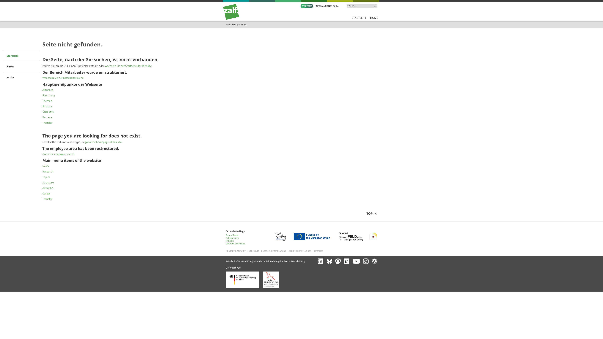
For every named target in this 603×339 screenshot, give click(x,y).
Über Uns (48, 111)
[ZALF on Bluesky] (329, 261)
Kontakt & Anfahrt (236, 251)
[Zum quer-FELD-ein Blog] (351, 240)
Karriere (47, 117)
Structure (48, 182)
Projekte (230, 240)
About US (48, 188)
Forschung (48, 95)
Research (47, 171)
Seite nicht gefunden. (236, 24)
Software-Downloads (235, 243)
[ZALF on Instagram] (366, 261)
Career (46, 193)
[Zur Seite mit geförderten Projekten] (313, 240)
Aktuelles (47, 90)
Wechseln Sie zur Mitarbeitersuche (63, 78)
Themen (47, 101)
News (45, 166)
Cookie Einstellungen (299, 251)
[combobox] (361, 5)
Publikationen (232, 238)
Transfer (47, 122)
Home (10, 66)
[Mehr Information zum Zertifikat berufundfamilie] (373, 240)
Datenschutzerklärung (273, 251)
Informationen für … (327, 6)
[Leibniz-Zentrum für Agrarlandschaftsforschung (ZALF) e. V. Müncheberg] (231, 19)
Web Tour (307, 6)
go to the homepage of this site (103, 142)
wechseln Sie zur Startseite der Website (128, 66)
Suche (10, 77)
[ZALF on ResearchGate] (346, 261)
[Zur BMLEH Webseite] (242, 287)
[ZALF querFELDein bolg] (374, 261)
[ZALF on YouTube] (356, 261)
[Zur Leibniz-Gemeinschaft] (280, 240)
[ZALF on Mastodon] (338, 261)
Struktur (47, 106)
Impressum (253, 251)
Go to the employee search (58, 154)
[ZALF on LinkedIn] (320, 261)
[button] (375, 6)
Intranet (318, 251)
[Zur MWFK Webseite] (271, 287)
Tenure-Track (232, 235)
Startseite (13, 55)
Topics (46, 177)
